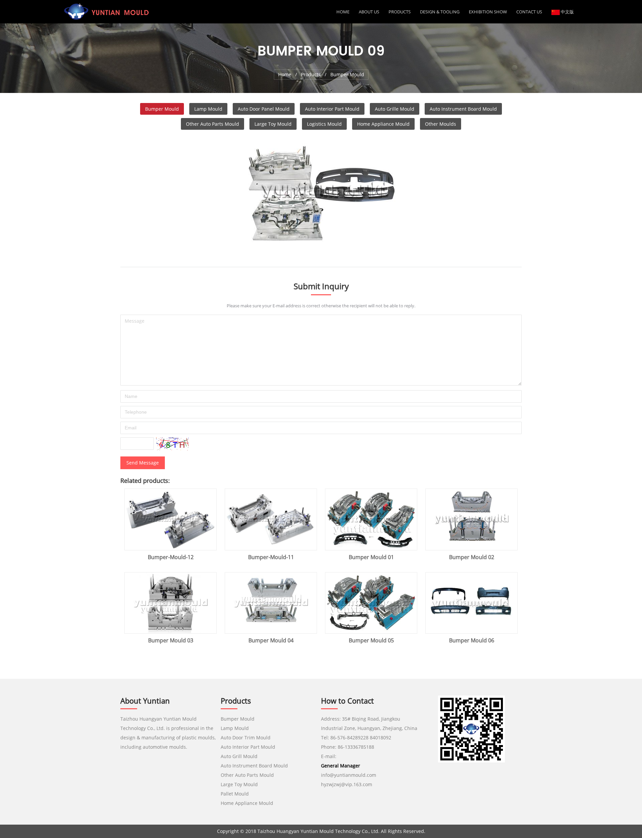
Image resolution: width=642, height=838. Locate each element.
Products (400, 12)
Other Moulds (440, 124)
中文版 (567, 12)
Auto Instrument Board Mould (463, 109)
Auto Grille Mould (394, 109)
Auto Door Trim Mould (246, 737)
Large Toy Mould (273, 124)
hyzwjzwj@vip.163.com (347, 784)
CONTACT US (529, 12)
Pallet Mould (235, 794)
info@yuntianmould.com (348, 775)
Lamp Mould (208, 109)
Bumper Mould (162, 109)
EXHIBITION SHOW (488, 12)
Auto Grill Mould (239, 756)
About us (369, 12)
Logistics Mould (324, 124)
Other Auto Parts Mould (212, 124)
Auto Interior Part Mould (332, 109)
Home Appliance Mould (383, 124)
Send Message (142, 462)
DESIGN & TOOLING (439, 12)
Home (342, 12)
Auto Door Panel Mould (264, 109)
